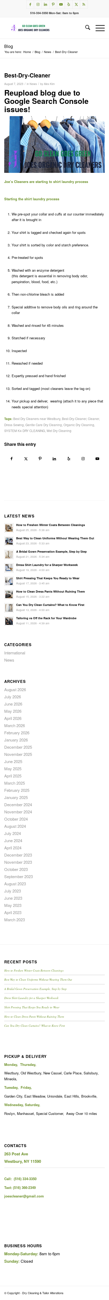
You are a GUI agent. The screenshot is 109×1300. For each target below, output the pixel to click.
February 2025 (16, 790)
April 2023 (12, 912)
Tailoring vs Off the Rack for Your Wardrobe (46, 618)
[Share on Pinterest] (40, 459)
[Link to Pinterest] (53, 4)
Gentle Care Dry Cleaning (43, 425)
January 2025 (16, 797)
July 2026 (12, 696)
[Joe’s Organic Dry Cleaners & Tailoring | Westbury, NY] (44, 28)
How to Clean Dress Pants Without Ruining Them (50, 591)
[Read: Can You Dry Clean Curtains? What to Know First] (9, 608)
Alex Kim (49, 84)
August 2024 (15, 826)
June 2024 (13, 840)
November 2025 (18, 754)
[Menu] (97, 28)
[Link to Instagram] (38, 4)
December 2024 (18, 804)
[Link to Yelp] (68, 4)
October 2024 (16, 819)
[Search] (85, 28)
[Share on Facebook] (11, 459)
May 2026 (12, 711)
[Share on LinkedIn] (54, 459)
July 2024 (12, 833)
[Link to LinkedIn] (45, 4)
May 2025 (12, 768)
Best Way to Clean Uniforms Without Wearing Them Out (55, 538)
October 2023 (16, 869)
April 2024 (12, 847)
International (14, 652)
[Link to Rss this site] (84, 4)
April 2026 (12, 718)
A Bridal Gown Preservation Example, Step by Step (51, 551)
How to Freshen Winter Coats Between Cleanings (50, 525)
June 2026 (13, 704)
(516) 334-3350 (25, 1178)
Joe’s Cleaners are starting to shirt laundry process (46, 181)
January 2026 (16, 740)
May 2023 (12, 905)
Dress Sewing (14, 425)
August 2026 (15, 689)
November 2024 (18, 811)
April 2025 (12, 776)
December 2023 (18, 855)
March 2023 (14, 919)
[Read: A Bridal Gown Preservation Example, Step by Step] (9, 554)
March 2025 (14, 783)
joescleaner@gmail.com (24, 1196)
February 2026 (16, 732)
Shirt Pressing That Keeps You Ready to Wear (47, 578)
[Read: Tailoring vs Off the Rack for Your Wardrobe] (9, 621)
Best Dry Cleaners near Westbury (36, 419)
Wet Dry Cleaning (59, 431)
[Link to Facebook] (30, 4)
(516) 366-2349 (24, 1187)
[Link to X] (76, 4)
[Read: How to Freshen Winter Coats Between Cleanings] (9, 528)
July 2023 (12, 891)
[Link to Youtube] (61, 4)
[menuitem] (85, 28)
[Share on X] (26, 459)
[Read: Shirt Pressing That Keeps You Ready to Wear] (9, 581)
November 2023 (18, 862)
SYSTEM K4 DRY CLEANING (24, 431)
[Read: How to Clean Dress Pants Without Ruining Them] (9, 594)
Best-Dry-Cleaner (74, 419)
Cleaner (93, 419)
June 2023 (13, 898)
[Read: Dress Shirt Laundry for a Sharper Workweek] (9, 568)
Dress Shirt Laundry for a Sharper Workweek (47, 565)
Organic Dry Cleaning (78, 425)
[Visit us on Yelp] (69, 459)
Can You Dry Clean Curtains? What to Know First (50, 605)
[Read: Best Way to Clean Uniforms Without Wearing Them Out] (9, 541)
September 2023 (18, 876)
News (33, 84)
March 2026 (14, 725)
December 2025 (18, 747)
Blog (8, 46)
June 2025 (13, 761)
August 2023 (15, 883)
